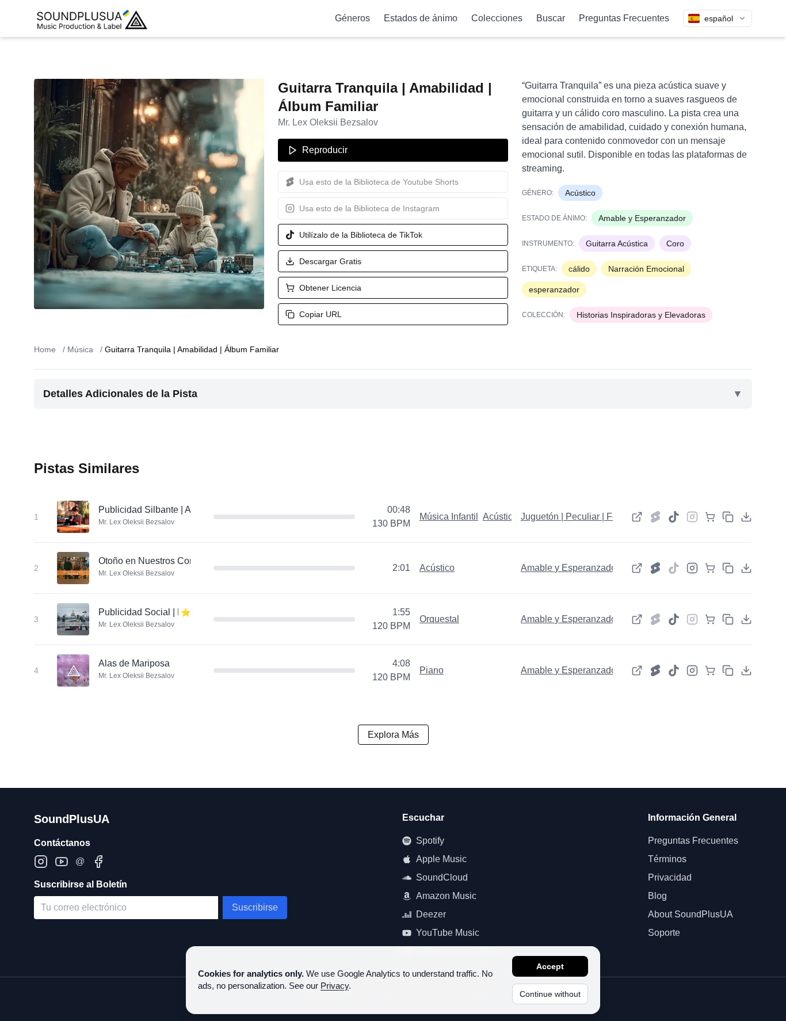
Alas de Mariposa (134, 663)
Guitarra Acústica (617, 243)
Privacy (334, 985)
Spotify (430, 840)
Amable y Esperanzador (642, 218)
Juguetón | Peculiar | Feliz (574, 516)
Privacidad (670, 877)
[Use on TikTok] (674, 517)
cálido (579, 268)
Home (45, 349)
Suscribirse (255, 907)
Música (80, 349)
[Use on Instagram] (692, 568)
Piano (431, 670)
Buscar (550, 18)
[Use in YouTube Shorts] (655, 568)
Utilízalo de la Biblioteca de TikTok (360, 234)
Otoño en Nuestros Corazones (160, 561)
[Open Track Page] (637, 517)
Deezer (431, 914)
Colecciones (496, 18)
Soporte (664, 933)
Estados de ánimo (420, 18)
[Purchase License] (710, 517)
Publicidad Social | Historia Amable (170, 612)
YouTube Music (447, 933)
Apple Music (441, 859)
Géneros (352, 18)
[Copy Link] (728, 517)
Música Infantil (448, 516)
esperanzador (554, 289)
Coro (675, 243)
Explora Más (393, 735)
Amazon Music (446, 896)
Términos (667, 859)
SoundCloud (442, 877)
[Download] (746, 517)
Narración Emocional (646, 268)
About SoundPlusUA (690, 914)
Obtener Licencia (330, 287)
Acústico (580, 192)
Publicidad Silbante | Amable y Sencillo (178, 510)
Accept (550, 966)
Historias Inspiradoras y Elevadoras (641, 314)
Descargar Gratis (330, 261)
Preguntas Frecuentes (624, 18)
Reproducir (325, 150)
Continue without (550, 994)
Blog (657, 896)
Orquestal (439, 619)
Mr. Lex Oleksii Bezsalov (328, 122)
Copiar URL (320, 314)
